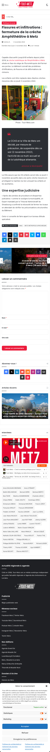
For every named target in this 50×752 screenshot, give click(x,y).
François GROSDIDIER (26, 508)
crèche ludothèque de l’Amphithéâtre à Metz (27, 60)
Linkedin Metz (18, 626)
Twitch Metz (6, 636)
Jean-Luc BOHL (38, 512)
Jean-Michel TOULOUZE (28, 516)
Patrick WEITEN (8, 539)
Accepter (25, 726)
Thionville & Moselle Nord (11, 667)
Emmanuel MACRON (25, 504)
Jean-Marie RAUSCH (10, 516)
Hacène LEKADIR (23, 512)
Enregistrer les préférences (25, 739)
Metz (20, 225)
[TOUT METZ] (25, 5)
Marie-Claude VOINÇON (26, 527)
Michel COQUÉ (39, 531)
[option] (25, 406)
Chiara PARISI (7, 500)
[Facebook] (4, 234)
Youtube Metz (7, 620)
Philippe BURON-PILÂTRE (11, 543)
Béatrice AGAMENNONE (21, 496)
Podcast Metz (7, 626)
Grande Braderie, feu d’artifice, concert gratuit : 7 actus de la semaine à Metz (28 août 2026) (23, 414)
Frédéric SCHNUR (9, 512)
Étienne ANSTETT (22, 551)
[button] (46, 686)
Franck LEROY (40, 504)
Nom (4, 318)
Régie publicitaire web (10, 603)
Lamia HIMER (21, 524)
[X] (10, 234)
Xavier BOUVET (8, 551)
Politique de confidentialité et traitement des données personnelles (11, 746)
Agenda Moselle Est (9, 652)
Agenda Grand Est (8, 648)
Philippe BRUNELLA (23, 539)
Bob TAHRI (6, 496)
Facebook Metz (7, 615)
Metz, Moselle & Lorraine (11, 660)
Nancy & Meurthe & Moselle (12, 664)
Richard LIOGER (41, 543)
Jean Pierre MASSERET (10, 520)
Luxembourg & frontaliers (11, 656)
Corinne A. (6, 42)
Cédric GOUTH (20, 500)
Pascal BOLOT (29, 535)
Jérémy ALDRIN (40, 520)
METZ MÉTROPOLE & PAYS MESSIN (35, 225)
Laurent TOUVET (34, 524)
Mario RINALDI (26, 531)
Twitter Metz (19, 615)
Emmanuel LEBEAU (9, 504)
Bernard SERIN (24, 492)
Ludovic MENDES (9, 527)
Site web (5, 338)
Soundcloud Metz (19, 620)
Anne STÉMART (29, 488)
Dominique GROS (34, 500)
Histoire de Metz (8, 680)
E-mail (5, 328)
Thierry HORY (7, 547)
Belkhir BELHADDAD (10, 492)
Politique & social (9, 23)
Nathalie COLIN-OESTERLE (12, 535)
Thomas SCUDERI (21, 547)
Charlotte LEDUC (38, 496)
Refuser (25, 733)
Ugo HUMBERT (35, 547)
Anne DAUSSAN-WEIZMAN (12, 488)
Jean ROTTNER (27, 520)
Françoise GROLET (9, 508)
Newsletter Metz (20, 631)
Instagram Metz (7, 631)
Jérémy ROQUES (8, 524)
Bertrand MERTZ (38, 492)
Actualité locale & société (37, 257)
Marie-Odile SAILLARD (10, 531)
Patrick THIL (41, 535)
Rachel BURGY (28, 543)
